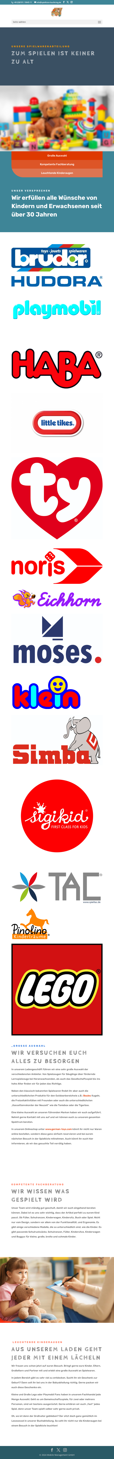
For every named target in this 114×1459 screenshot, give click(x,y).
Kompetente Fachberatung (57, 164)
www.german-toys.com (58, 1129)
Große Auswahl (57, 155)
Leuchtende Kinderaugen (57, 173)
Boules (87, 1095)
